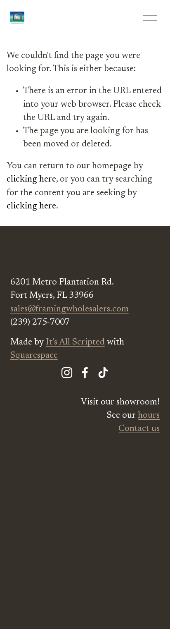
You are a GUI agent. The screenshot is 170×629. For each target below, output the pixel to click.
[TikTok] (103, 372)
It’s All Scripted (75, 342)
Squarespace (34, 355)
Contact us (139, 428)
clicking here (31, 179)
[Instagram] (67, 372)
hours (149, 415)
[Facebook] (85, 372)
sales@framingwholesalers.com (69, 309)
